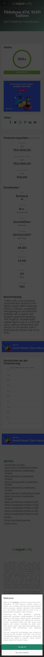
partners (16, 602)
